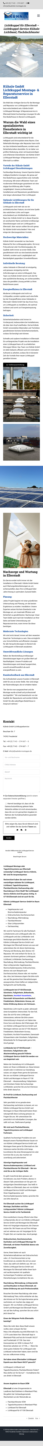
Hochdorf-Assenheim (22, 995)
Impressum (25, 1432)
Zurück (31, 1418)
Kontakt (18, 1432)
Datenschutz (33, 1432)
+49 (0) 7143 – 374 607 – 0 (18, 741)
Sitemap (21, 1434)
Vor (36, 1418)
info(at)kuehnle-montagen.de (20, 751)
